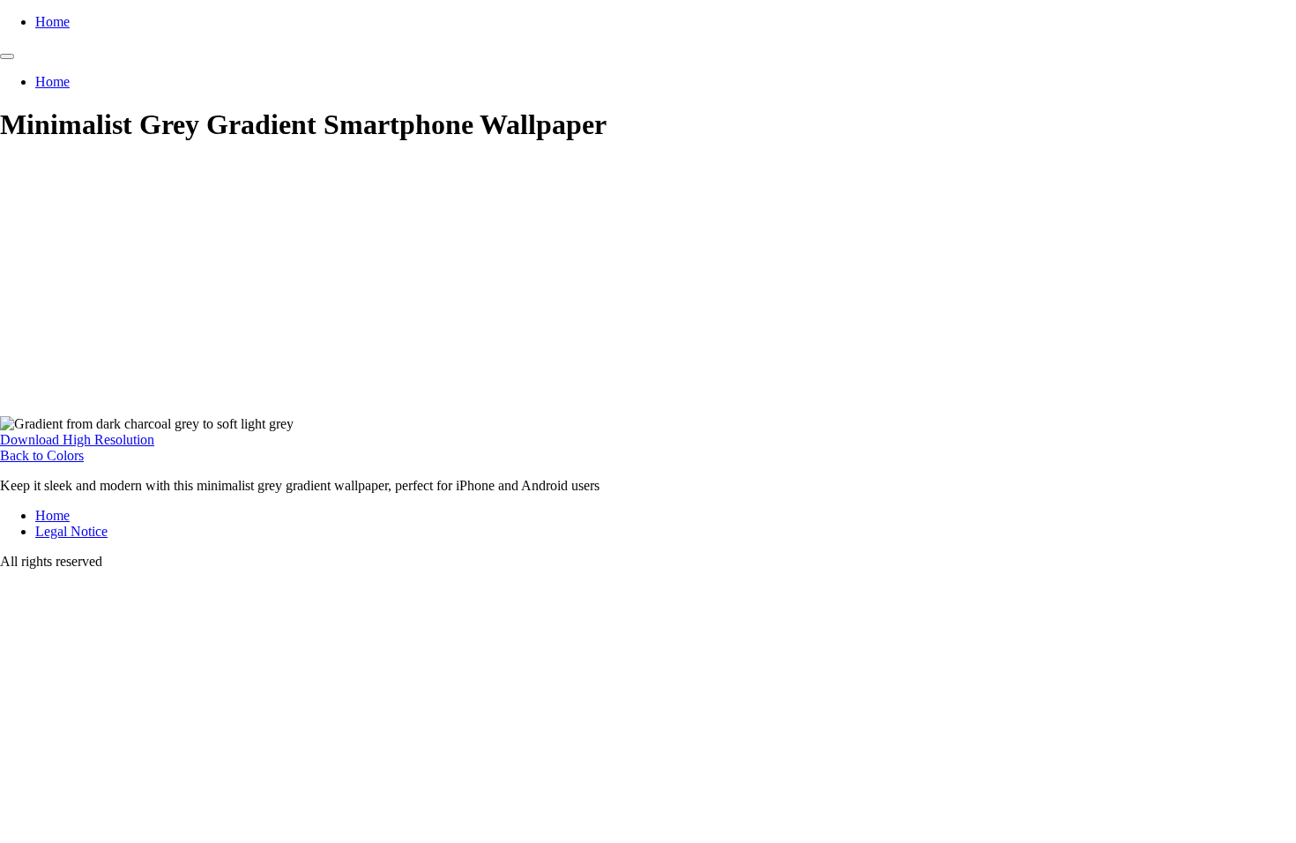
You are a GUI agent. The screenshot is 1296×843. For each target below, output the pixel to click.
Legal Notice (71, 531)
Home (52, 21)
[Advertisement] (648, 283)
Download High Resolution (77, 439)
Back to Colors (42, 455)
